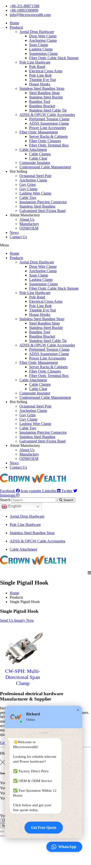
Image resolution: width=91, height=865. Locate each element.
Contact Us (18, 237)
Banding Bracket (42, 106)
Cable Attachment (33, 149)
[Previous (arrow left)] (2, 836)
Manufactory (29, 224)
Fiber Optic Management (38, 132)
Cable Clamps (40, 154)
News (14, 232)
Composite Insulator (34, 163)
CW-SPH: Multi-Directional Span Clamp (22, 677)
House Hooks (39, 84)
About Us (26, 219)
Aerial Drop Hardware (36, 32)
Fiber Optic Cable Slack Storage (54, 58)
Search (5, 500)
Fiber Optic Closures (45, 141)
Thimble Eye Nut (42, 80)
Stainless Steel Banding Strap (41, 88)
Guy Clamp (28, 189)
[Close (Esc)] (2, 831)
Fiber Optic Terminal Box (49, 145)
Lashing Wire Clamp (35, 193)
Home (14, 23)
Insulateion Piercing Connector (43, 202)
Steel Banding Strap (44, 93)
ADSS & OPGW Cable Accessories (47, 115)
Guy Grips (27, 184)
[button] (45, 245)
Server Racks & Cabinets (48, 136)
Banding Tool (39, 101)
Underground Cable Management (45, 167)
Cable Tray (27, 198)
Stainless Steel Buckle (46, 97)
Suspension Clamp (43, 53)
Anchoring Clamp (43, 40)
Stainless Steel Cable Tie (48, 110)
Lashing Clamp (41, 49)
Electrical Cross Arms (45, 71)
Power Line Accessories (47, 128)
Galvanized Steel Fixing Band (42, 211)
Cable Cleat (38, 158)
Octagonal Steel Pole (35, 176)
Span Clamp (38, 45)
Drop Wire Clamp (43, 36)
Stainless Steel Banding (37, 206)
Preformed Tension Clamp (49, 119)
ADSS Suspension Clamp (49, 123)
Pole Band (37, 67)
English (14, 506)
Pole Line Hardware (34, 62)
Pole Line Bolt (40, 75)
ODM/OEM (28, 228)
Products (16, 27)
